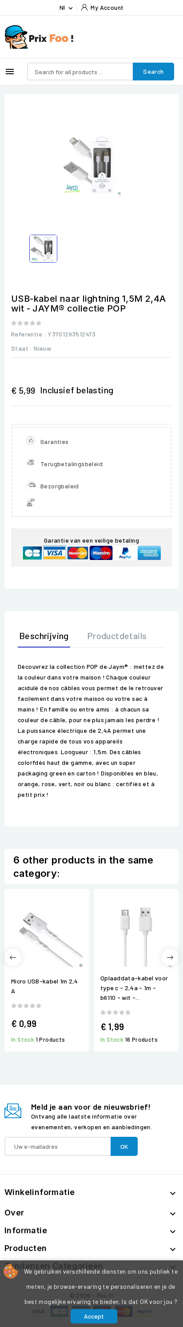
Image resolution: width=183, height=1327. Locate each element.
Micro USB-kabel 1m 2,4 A (44, 986)
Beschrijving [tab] (44, 635)
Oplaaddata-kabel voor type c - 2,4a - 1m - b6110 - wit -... (134, 987)
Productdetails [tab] (117, 635)
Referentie (26, 334)
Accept (94, 1316)
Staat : (21, 348)
